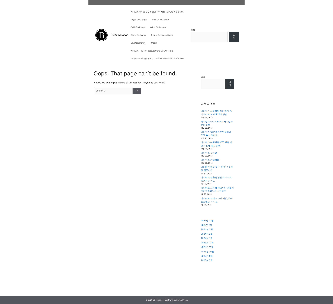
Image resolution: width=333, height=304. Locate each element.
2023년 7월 (207, 260)
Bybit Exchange (138, 27)
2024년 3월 (207, 229)
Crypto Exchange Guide (162, 35)
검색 (193, 30)
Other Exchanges (158, 27)
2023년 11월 (207, 247)
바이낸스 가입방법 (210, 160)
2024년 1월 (206, 238)
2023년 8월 (207, 256)
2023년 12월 (207, 242)
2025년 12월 (207, 220)
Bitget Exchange (138, 35)
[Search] (137, 91)
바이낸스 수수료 (209, 153)
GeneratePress (181, 300)
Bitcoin (154, 43)
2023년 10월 (207, 251)
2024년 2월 (207, 234)
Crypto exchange (139, 19)
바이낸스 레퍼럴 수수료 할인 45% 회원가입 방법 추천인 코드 (157, 11)
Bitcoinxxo (119, 35)
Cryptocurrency (138, 43)
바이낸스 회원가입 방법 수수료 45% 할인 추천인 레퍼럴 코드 (157, 58)
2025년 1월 (206, 225)
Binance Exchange (160, 19)
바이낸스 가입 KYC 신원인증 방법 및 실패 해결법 (152, 50)
